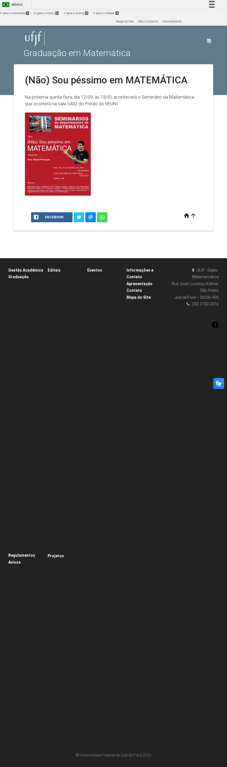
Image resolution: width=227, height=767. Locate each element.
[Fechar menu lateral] (209, 41)
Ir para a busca (75, 13)
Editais (54, 270)
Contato (134, 290)
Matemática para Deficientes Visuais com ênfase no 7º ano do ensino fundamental (66, 365)
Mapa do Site (125, 21)
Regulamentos (21, 555)
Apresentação (140, 284)
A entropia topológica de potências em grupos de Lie (105, 615)
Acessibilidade (172, 21)
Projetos (56, 556)
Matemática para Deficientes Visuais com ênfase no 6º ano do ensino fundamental (66, 328)
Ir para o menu (46, 13)
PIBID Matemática (63, 563)
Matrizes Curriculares (26, 328)
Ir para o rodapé (105, 13)
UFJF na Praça (100, 564)
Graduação (18, 277)
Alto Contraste (148, 21)
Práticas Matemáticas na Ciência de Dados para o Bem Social (66, 453)
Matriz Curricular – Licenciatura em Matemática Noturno (26, 526)
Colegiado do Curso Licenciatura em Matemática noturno (25, 475)
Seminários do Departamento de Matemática (102, 578)
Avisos (14, 562)
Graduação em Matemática (77, 53)
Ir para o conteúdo (14, 13)
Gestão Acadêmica (25, 270)
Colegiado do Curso (25, 379)
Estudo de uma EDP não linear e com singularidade (104, 498)
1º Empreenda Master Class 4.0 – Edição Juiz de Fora (106, 321)
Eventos (94, 270)
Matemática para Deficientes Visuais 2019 (64, 299)
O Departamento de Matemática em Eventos (104, 549)
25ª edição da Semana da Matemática (100, 299)
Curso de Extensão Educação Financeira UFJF (65, 592)
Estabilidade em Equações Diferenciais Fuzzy (106, 475)
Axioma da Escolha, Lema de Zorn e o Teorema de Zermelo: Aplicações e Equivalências (105, 380)
